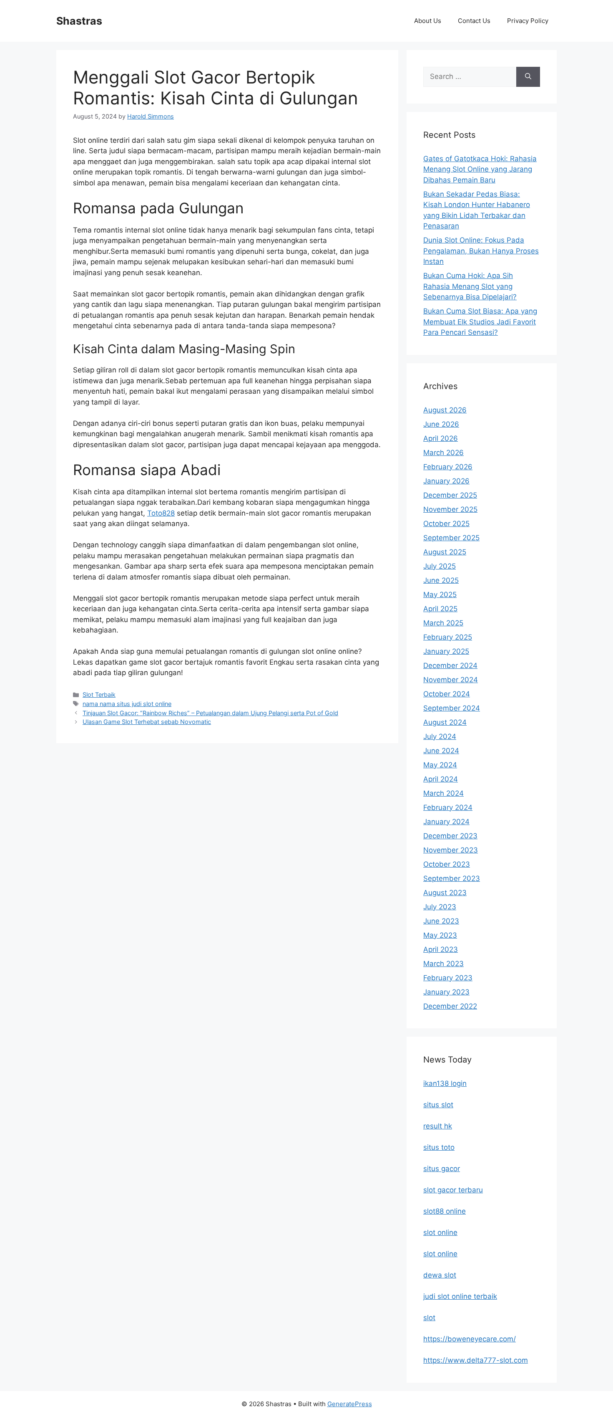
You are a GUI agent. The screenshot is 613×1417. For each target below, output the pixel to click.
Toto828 (161, 513)
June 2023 (441, 921)
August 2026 (445, 410)
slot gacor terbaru (453, 1190)
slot (429, 1317)
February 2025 (447, 637)
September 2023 (451, 878)
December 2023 (450, 836)
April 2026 (440, 438)
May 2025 (440, 594)
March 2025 (443, 623)
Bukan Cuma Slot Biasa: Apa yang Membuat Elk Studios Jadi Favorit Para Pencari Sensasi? (480, 322)
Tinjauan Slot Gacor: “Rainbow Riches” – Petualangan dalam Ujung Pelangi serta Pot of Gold (210, 712)
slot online (440, 1232)
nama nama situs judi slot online (127, 703)
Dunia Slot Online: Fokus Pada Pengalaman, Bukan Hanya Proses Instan (481, 251)
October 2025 (446, 523)
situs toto (439, 1147)
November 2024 (450, 680)
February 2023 (447, 978)
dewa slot (439, 1275)
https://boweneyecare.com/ (469, 1339)
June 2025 (441, 580)
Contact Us (474, 21)
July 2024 (439, 736)
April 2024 (440, 779)
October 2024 (446, 694)
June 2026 (441, 424)
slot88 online (444, 1211)
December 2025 (450, 495)
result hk (437, 1126)
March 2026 (443, 452)
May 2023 (440, 935)
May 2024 (440, 765)
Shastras (79, 21)
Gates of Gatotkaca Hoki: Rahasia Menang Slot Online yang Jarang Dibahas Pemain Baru (480, 169)
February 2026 (447, 467)
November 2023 (450, 850)
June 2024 (441, 750)
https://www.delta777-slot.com (475, 1360)
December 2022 (450, 1006)
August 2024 (445, 722)
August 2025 (444, 552)
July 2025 (439, 566)
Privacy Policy (527, 21)
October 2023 (446, 864)
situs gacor (441, 1168)
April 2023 (440, 949)
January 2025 (446, 651)
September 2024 (451, 708)
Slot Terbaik (99, 694)
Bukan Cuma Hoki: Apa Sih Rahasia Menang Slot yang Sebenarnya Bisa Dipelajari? (470, 286)
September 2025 (451, 538)
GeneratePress (349, 1404)
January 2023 (446, 992)
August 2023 (445, 892)
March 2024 (443, 793)
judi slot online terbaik (460, 1296)
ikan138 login (445, 1083)
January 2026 (446, 481)
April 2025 (440, 609)
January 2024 (446, 821)
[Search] (528, 77)
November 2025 (450, 509)
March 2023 (443, 963)
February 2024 (447, 807)
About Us (427, 21)
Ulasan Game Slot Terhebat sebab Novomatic (147, 721)
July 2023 (439, 907)
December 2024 (450, 665)
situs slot (438, 1105)
